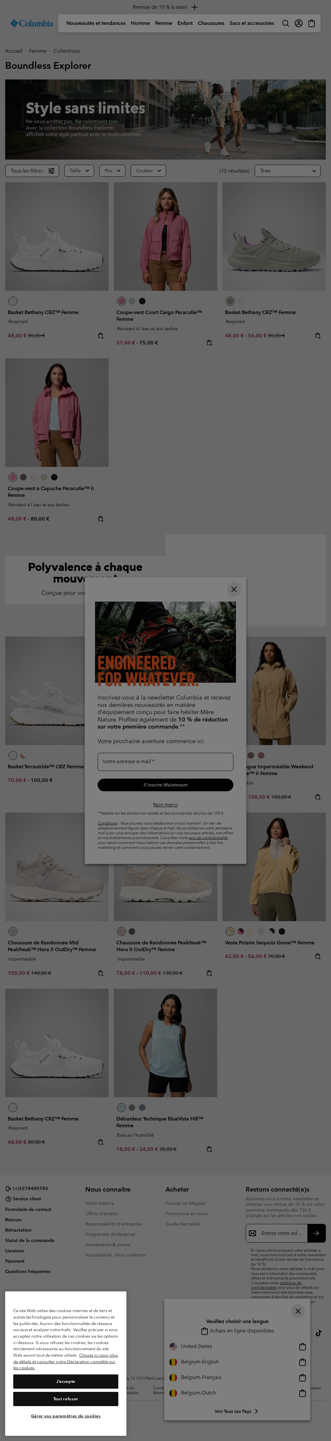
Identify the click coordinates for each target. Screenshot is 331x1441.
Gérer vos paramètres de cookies (66, 1416)
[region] (65, 1363)
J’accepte (65, 1381)
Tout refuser (65, 1399)
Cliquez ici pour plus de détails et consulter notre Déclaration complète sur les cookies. (65, 1361)
